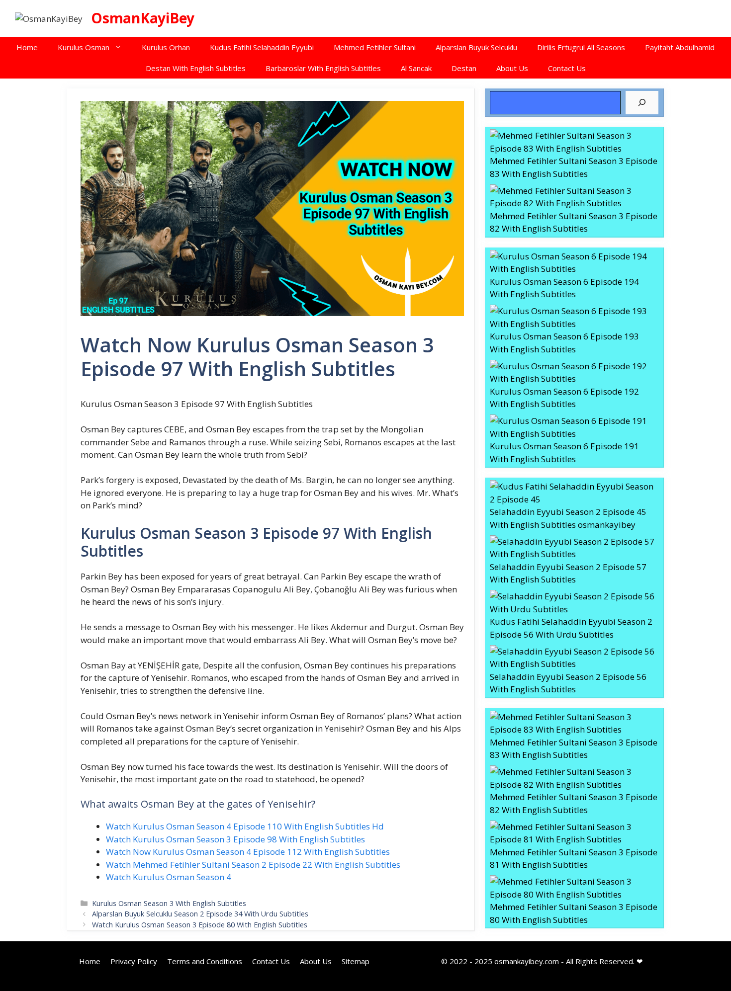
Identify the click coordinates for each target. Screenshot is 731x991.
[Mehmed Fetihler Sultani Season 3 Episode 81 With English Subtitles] (574, 833)
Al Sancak (416, 68)
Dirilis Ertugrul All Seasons (581, 47)
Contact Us (567, 68)
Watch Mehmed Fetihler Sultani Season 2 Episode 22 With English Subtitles (253, 864)
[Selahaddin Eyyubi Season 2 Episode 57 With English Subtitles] (574, 548)
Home (27, 47)
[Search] (642, 103)
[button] (120, 47)
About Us (512, 68)
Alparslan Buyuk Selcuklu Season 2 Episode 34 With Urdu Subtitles (200, 913)
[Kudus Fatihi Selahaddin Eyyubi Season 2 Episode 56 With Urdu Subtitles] (574, 602)
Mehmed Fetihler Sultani (375, 47)
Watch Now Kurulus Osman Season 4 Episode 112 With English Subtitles (248, 851)
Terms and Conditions (204, 961)
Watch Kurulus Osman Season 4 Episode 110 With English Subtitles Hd (245, 826)
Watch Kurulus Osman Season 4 (168, 877)
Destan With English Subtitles (196, 68)
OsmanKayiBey (142, 17)
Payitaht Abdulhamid (680, 47)
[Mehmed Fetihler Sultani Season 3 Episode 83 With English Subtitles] (574, 142)
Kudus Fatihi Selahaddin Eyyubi (262, 47)
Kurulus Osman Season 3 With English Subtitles (169, 903)
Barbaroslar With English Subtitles (323, 68)
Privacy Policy (133, 961)
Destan (464, 68)
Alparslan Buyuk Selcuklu (476, 47)
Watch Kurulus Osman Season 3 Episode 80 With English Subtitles (199, 924)
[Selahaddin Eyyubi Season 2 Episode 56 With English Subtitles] (574, 657)
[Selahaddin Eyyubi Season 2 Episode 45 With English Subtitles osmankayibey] (574, 492)
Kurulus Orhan (166, 47)
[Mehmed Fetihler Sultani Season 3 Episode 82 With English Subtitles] (574, 197)
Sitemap (355, 961)
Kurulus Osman (83, 47)
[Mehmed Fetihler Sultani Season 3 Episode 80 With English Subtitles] (574, 888)
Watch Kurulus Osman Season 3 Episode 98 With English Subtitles (235, 839)
